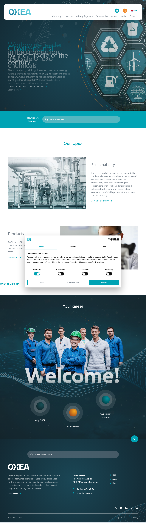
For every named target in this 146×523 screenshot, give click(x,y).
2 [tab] (140, 54)
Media (123, 16)
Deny (42, 282)
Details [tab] (73, 247)
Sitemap (115, 483)
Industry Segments (84, 16)
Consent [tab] (41, 247)
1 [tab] (140, 52)
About (114, 479)
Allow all (104, 282)
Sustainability (102, 16)
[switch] (61, 273)
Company (56, 16)
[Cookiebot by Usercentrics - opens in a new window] (109, 239)
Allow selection (73, 282)
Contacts (133, 16)
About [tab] (105, 247)
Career (114, 16)
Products (68, 16)
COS (114, 475)
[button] (121, 508)
